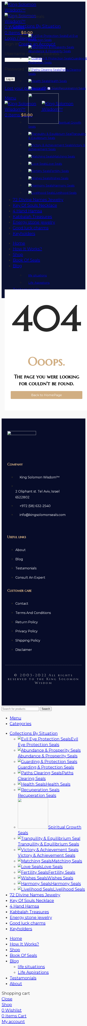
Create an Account (37, 44)
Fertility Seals (61, 872)
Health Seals (58, 784)
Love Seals (52, 866)
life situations (31, 966)
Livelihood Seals (69, 889)
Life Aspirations (33, 972)
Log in (9, 79)
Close (7, 999)
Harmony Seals (66, 883)
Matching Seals (67, 861)
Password (16, 69)
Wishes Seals (60, 878)
